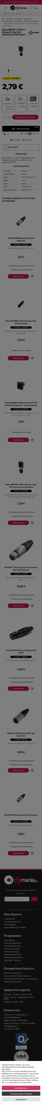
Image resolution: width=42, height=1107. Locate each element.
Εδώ (28, 1080)
